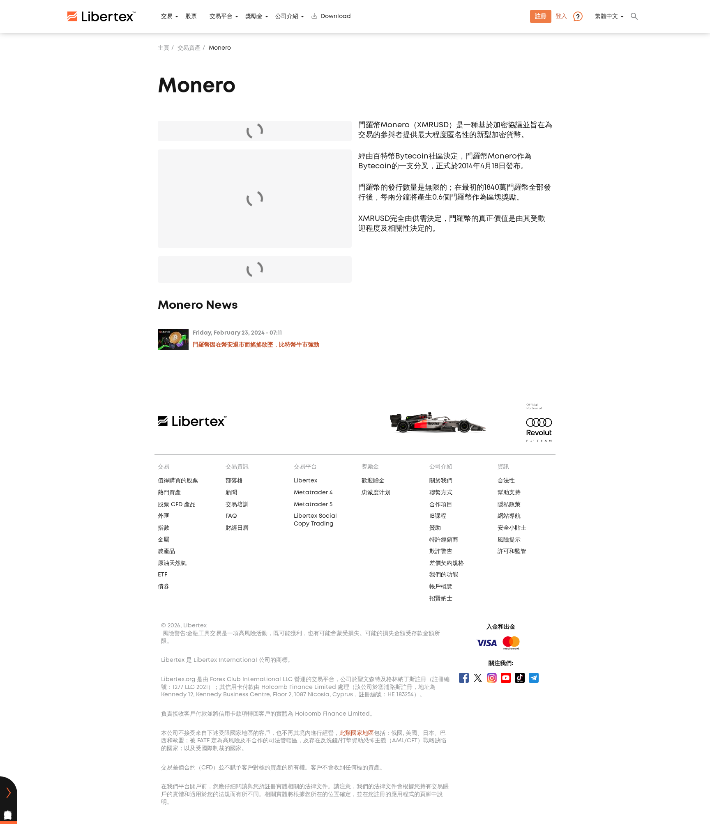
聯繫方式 (440, 492)
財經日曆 (237, 528)
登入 (561, 16)
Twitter (478, 678)
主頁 (163, 48)
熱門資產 (169, 492)
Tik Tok (520, 678)
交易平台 (221, 16)
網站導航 (509, 516)
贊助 (435, 528)
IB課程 (437, 516)
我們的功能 (443, 574)
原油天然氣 (172, 563)
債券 (163, 586)
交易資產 (189, 48)
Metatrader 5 (313, 504)
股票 (191, 16)
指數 (163, 528)
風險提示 (509, 539)
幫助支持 (509, 492)
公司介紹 (286, 16)
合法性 (506, 480)
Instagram (492, 678)
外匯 (163, 516)
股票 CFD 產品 (177, 504)
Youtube (506, 678)
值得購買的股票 (178, 480)
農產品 (166, 551)
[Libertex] (101, 16)
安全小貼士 (512, 528)
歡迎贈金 (373, 480)
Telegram (534, 678)
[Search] (634, 16)
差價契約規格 (446, 563)
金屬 (163, 539)
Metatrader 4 (313, 492)
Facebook (464, 678)
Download (336, 16)
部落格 (234, 480)
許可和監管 (512, 551)
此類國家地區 (356, 733)
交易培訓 (237, 504)
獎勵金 (254, 16)
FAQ (231, 516)
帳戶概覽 (440, 586)
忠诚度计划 (376, 492)
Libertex (305, 480)
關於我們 (440, 480)
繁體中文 (606, 16)
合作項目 (440, 504)
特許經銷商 (443, 539)
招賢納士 (440, 598)
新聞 (231, 492)
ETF (162, 574)
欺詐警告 (440, 551)
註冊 (540, 16)
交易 (167, 16)
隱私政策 (509, 504)
